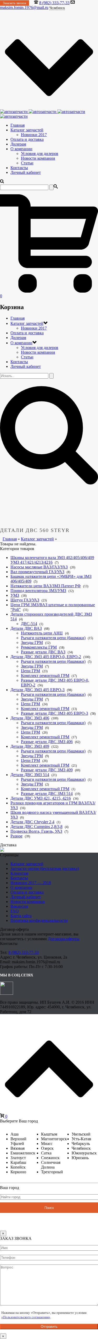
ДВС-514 (29, 623)
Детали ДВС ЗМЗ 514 (29, 774)
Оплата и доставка (27, 139)
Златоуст (18, 1157)
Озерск (47, 1148)
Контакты (19, 167)
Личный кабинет (25, 172)
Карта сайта (21, 915)
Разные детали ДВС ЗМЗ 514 (47, 793)
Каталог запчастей (26, 130)
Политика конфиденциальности (39, 920)
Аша (14, 1134)
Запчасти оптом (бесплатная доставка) (44, 868)
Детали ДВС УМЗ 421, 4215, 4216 (40, 798)
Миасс (47, 1143)
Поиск (49, 1208)
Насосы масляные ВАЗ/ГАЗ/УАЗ (39, 567)
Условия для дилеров (39, 153)
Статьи (27, 163)
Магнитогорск (54, 1139)
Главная (17, 125)
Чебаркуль (81, 1143)
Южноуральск (84, 1153)
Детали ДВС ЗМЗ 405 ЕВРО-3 (37, 689)
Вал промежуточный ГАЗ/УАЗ (37, 571)
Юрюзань (80, 1157)
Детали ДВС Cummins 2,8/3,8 (36, 826)
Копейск (18, 1167)
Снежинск (50, 1157)
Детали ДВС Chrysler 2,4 (32, 822)
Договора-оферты (63, 939)
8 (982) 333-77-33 (54, 3)
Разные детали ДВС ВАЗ (43, 652)
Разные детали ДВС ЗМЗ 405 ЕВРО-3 (54, 713)
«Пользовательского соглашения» (25, 1317)
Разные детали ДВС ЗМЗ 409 (47, 770)
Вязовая (17, 1148)
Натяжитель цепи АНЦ (42, 633)
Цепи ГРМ (30, 671)
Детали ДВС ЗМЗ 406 (29, 718)
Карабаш (18, 1162)
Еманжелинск (22, 1153)
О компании (21, 149)
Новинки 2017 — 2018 (30, 882)
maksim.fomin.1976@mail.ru (24, 7)
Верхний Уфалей (18, 1141)
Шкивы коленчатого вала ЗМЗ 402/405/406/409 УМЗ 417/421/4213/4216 (52, 559)
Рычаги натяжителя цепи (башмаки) (53, 638)
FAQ (14, 911)
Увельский (81, 1134)
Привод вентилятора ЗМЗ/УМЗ (38, 590)
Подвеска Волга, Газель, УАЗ (36, 831)
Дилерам (18, 144)
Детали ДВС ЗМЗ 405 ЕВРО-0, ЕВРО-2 (45, 656)
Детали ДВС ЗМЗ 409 (29, 746)
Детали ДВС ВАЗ (26, 628)
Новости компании (38, 158)
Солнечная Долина (50, 1164)
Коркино (18, 1172)
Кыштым (49, 1134)
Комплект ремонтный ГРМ (45, 675)
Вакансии (19, 906)
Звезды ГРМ (32, 642)
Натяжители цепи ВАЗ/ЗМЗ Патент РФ (45, 586)
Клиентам (19, 873)
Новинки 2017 (34, 134)
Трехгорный (52, 1172)
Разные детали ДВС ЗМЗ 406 (47, 741)
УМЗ (14, 595)
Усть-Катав (81, 1139)
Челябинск (81, 1148)
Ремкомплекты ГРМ (39, 647)
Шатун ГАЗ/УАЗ (24, 600)
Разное (16, 836)
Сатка (46, 1153)
